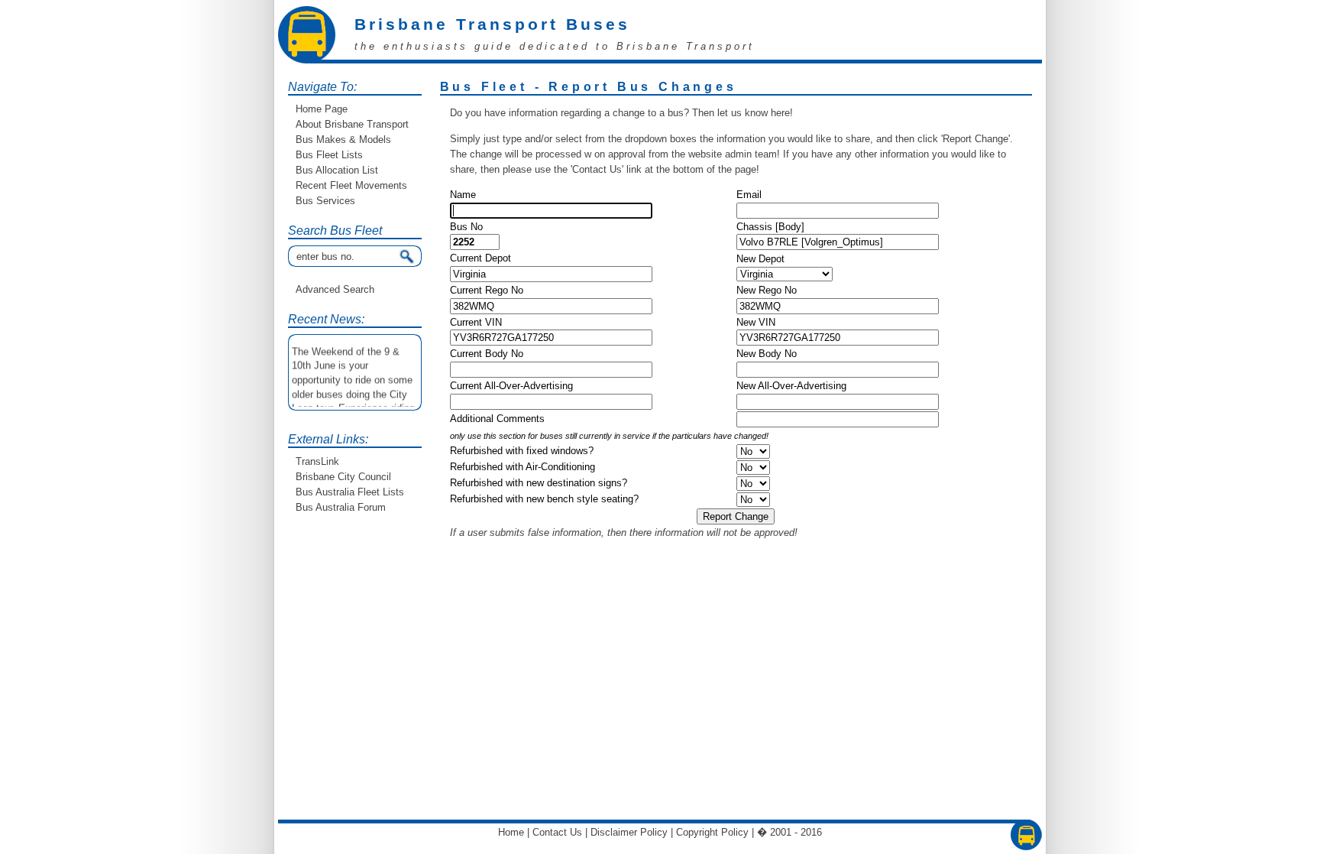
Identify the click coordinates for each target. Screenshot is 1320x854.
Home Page (322, 109)
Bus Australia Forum (341, 507)
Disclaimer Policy (629, 832)
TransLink (317, 461)
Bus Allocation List (337, 170)
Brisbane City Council (343, 476)
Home (511, 832)
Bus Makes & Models (343, 139)
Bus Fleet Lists (329, 155)
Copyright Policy (712, 832)
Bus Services (325, 200)
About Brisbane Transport (352, 124)
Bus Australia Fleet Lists (350, 492)
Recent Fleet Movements (351, 185)
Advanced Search (335, 289)
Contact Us (557, 832)
